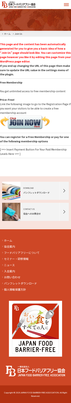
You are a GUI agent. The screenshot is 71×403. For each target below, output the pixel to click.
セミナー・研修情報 (16, 259)
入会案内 (9, 271)
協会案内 (9, 246)
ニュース (9, 265)
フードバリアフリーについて (22, 253)
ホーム (7, 33)
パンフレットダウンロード (20, 283)
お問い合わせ (12, 277)
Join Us (18, 33)
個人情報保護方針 (15, 289)
